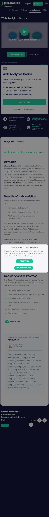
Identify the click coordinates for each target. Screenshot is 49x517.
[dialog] (24, 258)
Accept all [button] (24, 261)
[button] (24, 268)
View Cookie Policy (25, 256)
